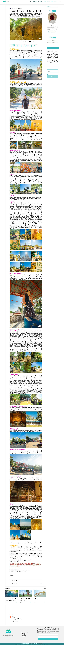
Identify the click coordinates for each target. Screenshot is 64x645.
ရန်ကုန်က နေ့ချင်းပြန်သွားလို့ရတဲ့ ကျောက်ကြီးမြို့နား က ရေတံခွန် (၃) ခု (11, 599)
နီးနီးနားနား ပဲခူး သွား (38, 598)
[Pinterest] (11, 635)
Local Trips (15, 577)
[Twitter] (9, 635)
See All (45, 588)
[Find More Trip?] (57, 6)
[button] (52, 1)
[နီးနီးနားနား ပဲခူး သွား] (40, 593)
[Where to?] (60, 1)
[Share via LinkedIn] (14, 580)
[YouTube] (6, 635)
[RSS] (12, 635)
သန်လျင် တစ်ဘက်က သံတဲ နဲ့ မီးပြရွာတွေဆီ (25, 599)
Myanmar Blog (12, 577)
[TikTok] (7, 635)
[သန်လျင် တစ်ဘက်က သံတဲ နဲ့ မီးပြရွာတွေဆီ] (25, 593)
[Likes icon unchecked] (12, 621)
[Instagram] (5, 635)
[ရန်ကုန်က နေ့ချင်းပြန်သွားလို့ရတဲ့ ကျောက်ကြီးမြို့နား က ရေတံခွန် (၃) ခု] (11, 593)
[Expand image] (15, 125)
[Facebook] (3, 635)
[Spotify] (10, 635)
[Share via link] (16, 580)
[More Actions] (41, 616)
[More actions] (41, 8)
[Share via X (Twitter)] (12, 580)
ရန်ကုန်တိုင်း (11, 575)
